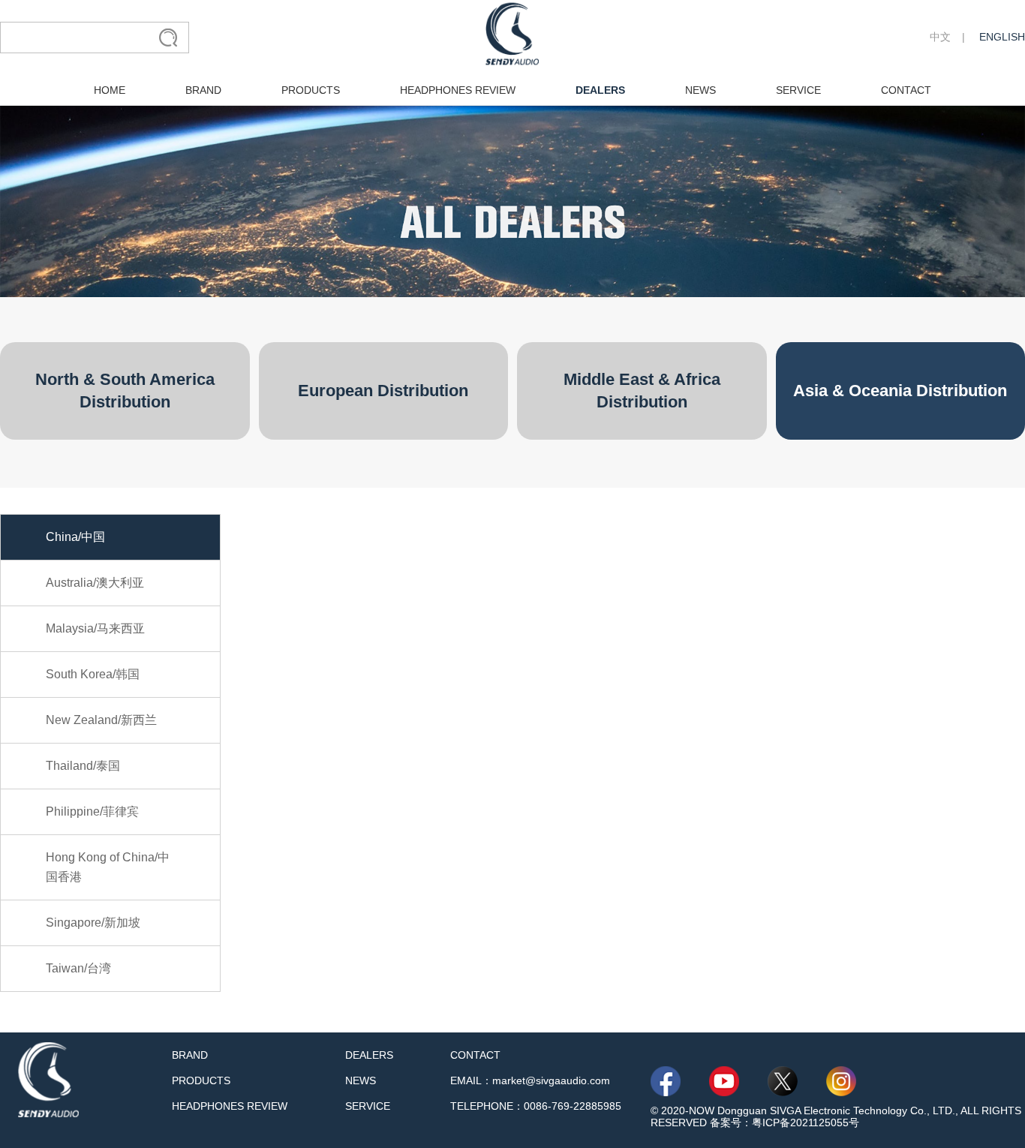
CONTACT (906, 90)
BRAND (203, 90)
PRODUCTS (310, 90)
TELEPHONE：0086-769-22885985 (535, 1106)
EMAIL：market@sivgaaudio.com (530, 1080)
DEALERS (600, 90)
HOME (109, 90)
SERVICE (798, 90)
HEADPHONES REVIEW (458, 90)
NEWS (700, 90)
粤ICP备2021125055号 (805, 1122)
